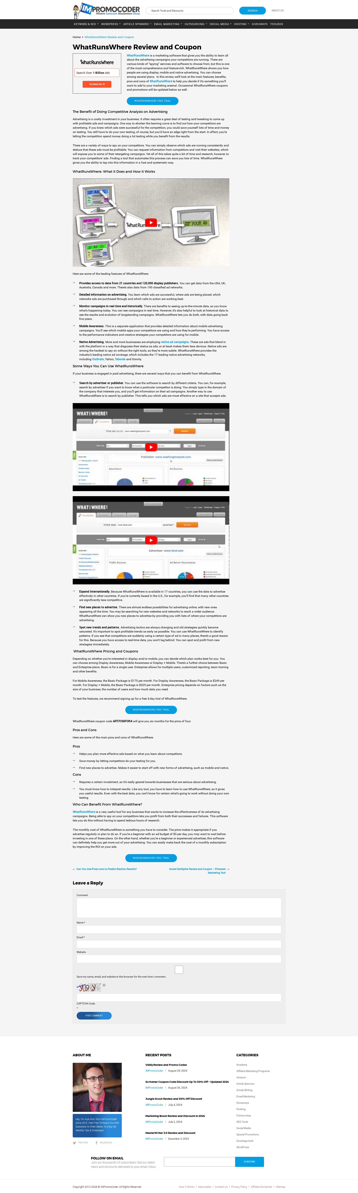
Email (81, 937)
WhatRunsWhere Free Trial (152, 101)
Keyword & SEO (85, 24)
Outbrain (98, 359)
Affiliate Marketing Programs (253, 1071)
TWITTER (83, 1142)
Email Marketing (167, 24)
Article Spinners (136, 24)
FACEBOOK (106, 1142)
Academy (241, 1064)
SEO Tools (242, 1121)
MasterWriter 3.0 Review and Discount (170, 1133)
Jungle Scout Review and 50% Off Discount (173, 1099)
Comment (82, 895)
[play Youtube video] (151, 223)
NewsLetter (204, 1187)
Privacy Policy (239, 1187)
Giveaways (260, 24)
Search (252, 10)
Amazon (241, 1077)
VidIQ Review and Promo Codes (166, 1065)
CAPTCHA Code (86, 1003)
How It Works (186, 1187)
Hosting (240, 24)
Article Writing (244, 1090)
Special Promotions (247, 1134)
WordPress (109, 24)
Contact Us (221, 1187)
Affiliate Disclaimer (261, 1187)
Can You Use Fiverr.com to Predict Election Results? (106, 869)
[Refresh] (104, 985)
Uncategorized (244, 1140)
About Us (277, 10)
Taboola (120, 359)
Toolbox (276, 24)
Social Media (219, 24)
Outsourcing (195, 24)
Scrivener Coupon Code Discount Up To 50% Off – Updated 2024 (187, 1082)
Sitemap (280, 1187)
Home (77, 37)
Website (81, 952)
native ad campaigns (175, 342)
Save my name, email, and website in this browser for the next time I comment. (121, 976)
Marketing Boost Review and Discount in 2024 (175, 1116)
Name (81, 922)
